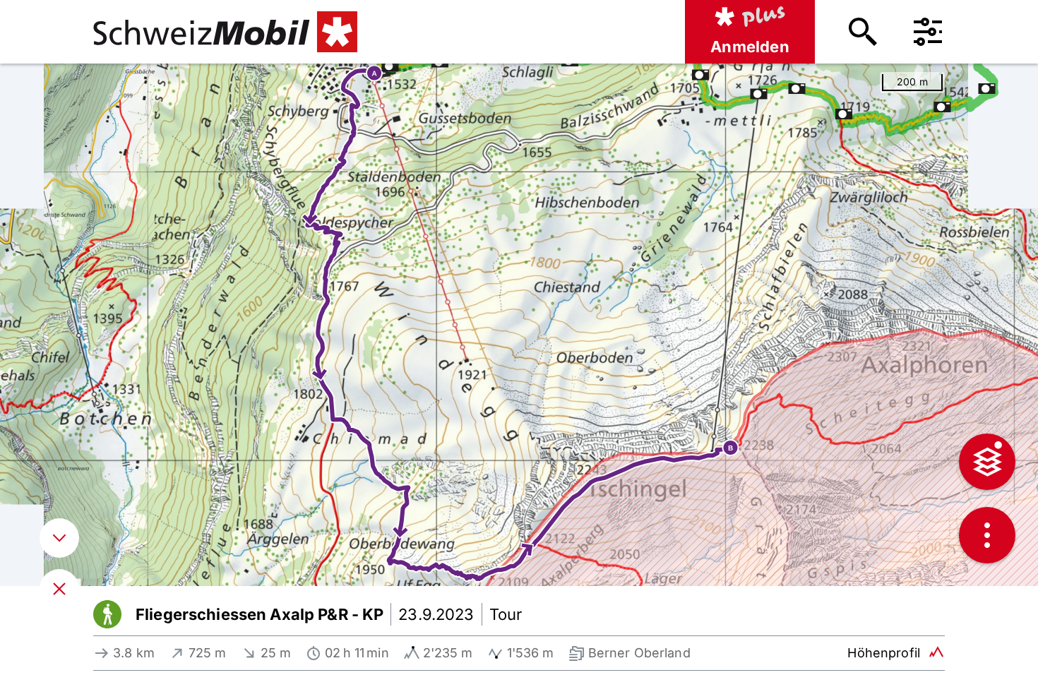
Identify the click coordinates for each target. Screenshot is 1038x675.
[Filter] (928, 32)
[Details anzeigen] (59, 538)
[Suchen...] (863, 32)
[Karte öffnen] (59, 589)
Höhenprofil (883, 652)
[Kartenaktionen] (987, 535)
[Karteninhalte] (987, 462)
